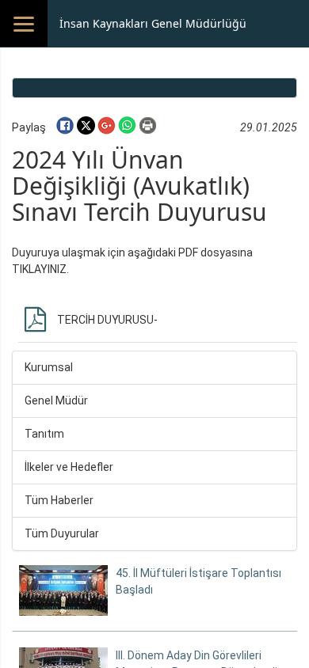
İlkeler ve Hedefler (69, 467)
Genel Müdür (56, 400)
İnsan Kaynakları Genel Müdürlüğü (152, 23)
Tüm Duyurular (62, 533)
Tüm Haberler (59, 500)
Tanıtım (44, 433)
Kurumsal (49, 367)
